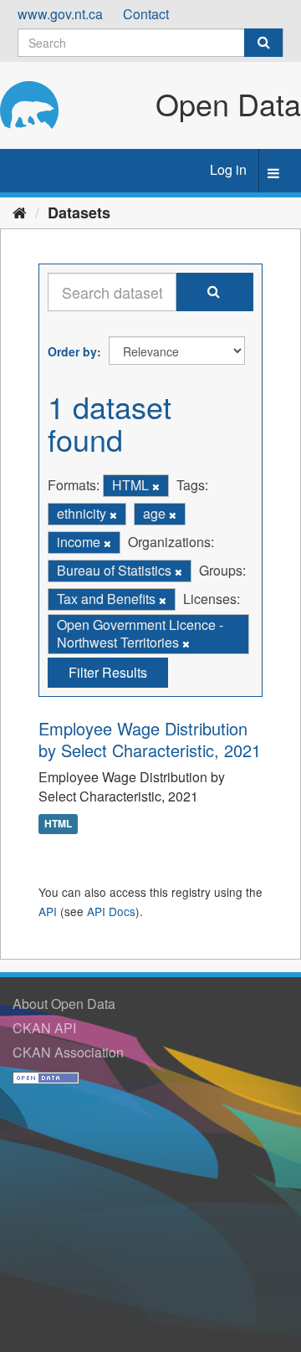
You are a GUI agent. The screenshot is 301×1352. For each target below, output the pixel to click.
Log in (228, 169)
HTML (58, 823)
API (47, 911)
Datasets (79, 212)
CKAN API (44, 1027)
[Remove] (156, 486)
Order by (72, 351)
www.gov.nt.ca (60, 13)
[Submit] (263, 42)
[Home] (20, 212)
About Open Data (64, 1003)
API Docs (111, 911)
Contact (146, 13)
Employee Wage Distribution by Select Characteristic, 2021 (149, 739)
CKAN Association (68, 1052)
